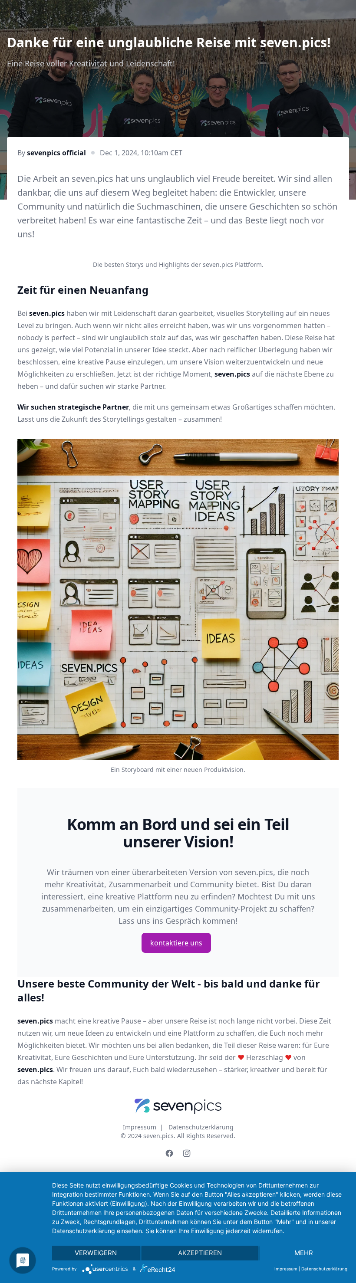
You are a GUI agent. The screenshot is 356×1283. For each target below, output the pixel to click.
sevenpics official (56, 153)
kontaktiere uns (176, 943)
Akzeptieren (200, 1253)
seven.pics (158, 1136)
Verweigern (96, 1253)
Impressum (139, 1127)
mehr (303, 1253)
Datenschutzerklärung (201, 1127)
